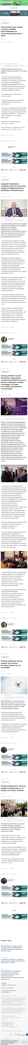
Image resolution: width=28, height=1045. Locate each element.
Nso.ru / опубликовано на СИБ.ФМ (8, 218)
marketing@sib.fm (6, 992)
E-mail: (8, 987)
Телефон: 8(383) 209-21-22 (9, 985)
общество (5, 179)
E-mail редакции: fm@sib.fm (7, 1025)
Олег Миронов (11, 749)
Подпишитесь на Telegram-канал (15, 65)
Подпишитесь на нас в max (9, 140)
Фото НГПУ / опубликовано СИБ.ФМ (8, 416)
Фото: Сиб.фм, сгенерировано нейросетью (10, 818)
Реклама (4, 983)
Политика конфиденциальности (8, 1015)
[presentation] (0, 7)
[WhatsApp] (6, 42)
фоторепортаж (5, 123)
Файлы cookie (4, 1019)
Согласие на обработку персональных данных (11, 1017)
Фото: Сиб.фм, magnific (5, 695)
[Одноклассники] (4, 42)
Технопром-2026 (13, 7)
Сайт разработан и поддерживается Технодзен (12, 1030)
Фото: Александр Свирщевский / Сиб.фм (9, 63)
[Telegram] (10, 41)
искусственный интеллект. (15, 129)
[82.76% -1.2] (13, 12)
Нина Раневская (12, 147)
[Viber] (8, 42)
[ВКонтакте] (2, 42)
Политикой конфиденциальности (7, 1043)
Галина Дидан (11, 339)
